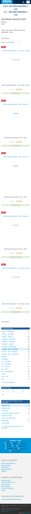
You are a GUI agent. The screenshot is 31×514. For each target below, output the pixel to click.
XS (3, 391)
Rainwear (5, 359)
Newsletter (3, 471)
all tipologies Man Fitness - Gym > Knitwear (13, 427)
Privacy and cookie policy (7, 488)
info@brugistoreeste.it (9, 510)
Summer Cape (6, 408)
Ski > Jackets (6, 366)
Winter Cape (6, 405)
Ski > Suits (5, 369)
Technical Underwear (9, 346)
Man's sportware (5, 467)
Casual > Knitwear (8, 331)
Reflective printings (8, 418)
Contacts (3, 490)
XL (18, 93)
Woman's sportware (6, 465)
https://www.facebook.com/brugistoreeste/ (11, 499)
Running (4, 356)
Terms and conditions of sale (8, 482)
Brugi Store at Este (5, 480)
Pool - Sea (5, 376)
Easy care (5, 410)
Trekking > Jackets (8, 344)
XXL (19, 145)
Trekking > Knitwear (8, 339)
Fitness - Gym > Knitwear (10, 349)
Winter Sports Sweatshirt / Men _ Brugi (15, 137)
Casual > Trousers (8, 334)
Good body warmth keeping (11, 413)
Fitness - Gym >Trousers (10, 351)
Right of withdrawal (5, 486)
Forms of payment (5, 484)
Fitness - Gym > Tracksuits (10, 354)
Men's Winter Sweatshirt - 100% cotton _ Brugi (15, 85)
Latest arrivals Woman (6, 469)
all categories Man (8, 382)
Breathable (5, 420)
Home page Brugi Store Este (8, 463)
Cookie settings (4, 511)
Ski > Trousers (6, 364)
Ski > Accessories (7, 371)
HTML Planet (27, 513)
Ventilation (5, 423)
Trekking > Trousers (8, 341)
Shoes (4, 374)
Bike (3, 379)
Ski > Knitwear (6, 361)
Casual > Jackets (7, 336)
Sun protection (7, 415)
